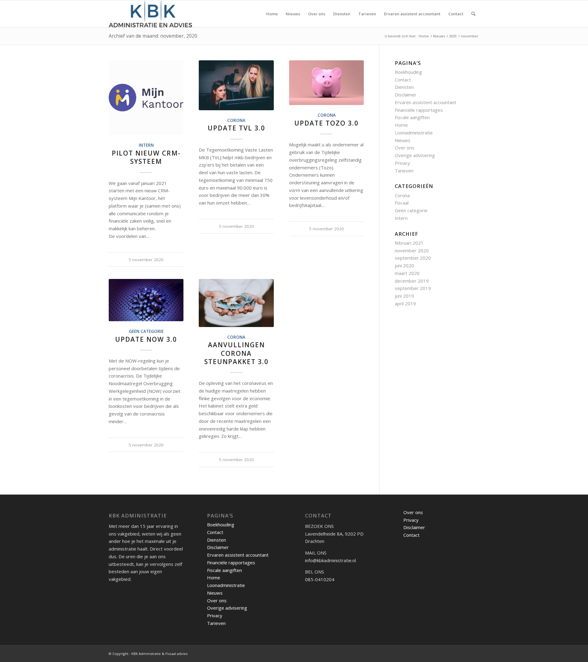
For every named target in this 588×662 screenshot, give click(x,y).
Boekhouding (408, 72)
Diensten (404, 87)
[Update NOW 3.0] (146, 300)
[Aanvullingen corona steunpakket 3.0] (236, 303)
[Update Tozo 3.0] (326, 82)
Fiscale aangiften (412, 117)
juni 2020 (404, 265)
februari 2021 (409, 243)
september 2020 (413, 258)
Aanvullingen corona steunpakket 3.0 (236, 353)
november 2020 (412, 250)
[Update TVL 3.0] (236, 85)
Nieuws (402, 140)
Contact (403, 80)
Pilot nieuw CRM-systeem (146, 157)
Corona (236, 120)
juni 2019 (404, 296)
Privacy (402, 163)
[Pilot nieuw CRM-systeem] (146, 97)
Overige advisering (415, 155)
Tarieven (404, 170)
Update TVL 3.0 (236, 128)
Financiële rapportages (419, 110)
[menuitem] (272, 13)
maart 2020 (407, 273)
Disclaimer (406, 95)
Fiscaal (402, 203)
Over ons (404, 148)
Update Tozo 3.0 (326, 123)
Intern (146, 145)
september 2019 (413, 288)
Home (401, 125)
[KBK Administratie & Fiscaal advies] (150, 13)
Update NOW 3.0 (146, 339)
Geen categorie (146, 331)
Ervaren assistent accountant (425, 102)
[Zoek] (473, 13)
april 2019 (405, 303)
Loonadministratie (414, 133)
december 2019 (412, 281)
